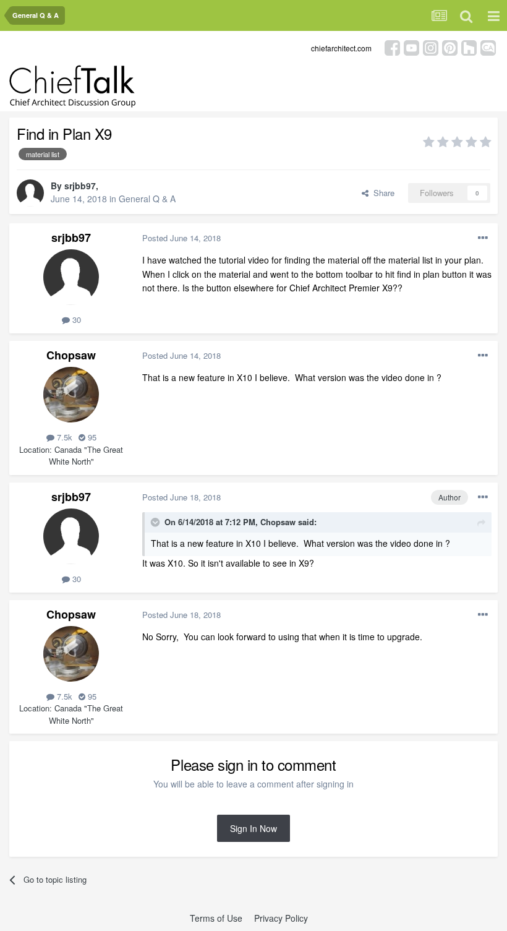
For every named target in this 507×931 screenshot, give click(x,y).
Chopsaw (71, 355)
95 (90, 437)
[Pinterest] (450, 46)
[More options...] (483, 238)
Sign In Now (253, 828)
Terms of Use (216, 918)
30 (75, 319)
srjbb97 (80, 185)
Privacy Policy (281, 918)
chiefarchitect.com (341, 48)
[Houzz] (469, 46)
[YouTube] (411, 46)
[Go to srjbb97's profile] (30, 193)
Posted (181, 238)
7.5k (63, 437)
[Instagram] (430, 46)
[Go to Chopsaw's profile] (71, 395)
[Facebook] (392, 46)
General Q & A (147, 198)
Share (381, 193)
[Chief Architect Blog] (488, 46)
